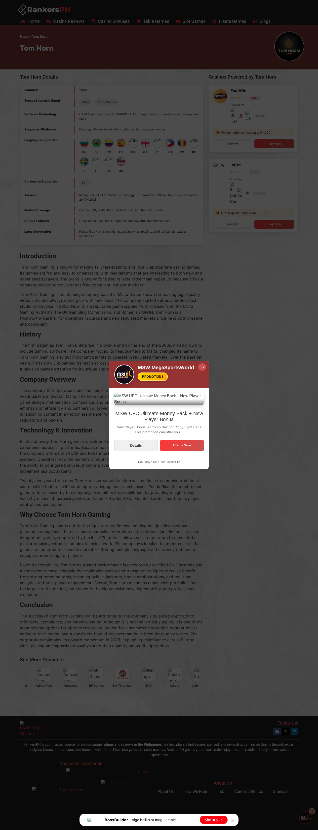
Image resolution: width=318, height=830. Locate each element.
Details (136, 445)
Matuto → (213, 819)
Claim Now (182, 445)
